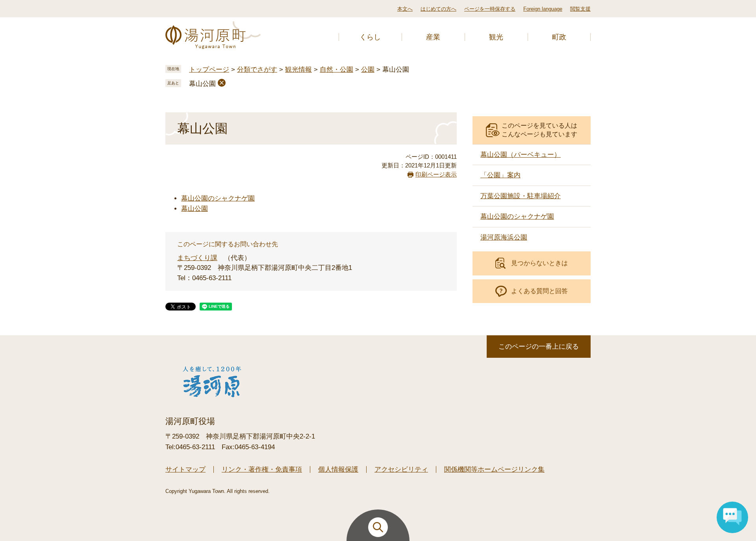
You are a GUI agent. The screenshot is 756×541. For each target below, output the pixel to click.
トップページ (209, 69)
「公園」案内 (500, 175)
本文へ (405, 9)
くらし (370, 37)
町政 (559, 37)
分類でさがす (257, 69)
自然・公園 (336, 69)
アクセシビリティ (401, 469)
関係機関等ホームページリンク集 (494, 469)
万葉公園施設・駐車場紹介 (520, 196)
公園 (367, 69)
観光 (496, 37)
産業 (433, 37)
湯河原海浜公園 (503, 237)
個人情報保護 (338, 469)
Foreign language (542, 9)
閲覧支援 (580, 9)
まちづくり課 (197, 258)
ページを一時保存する (489, 9)
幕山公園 (202, 83)
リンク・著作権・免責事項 (262, 469)
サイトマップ (185, 469)
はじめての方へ (438, 9)
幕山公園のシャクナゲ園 (218, 198)
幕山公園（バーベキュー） (520, 154)
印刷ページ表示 (436, 174)
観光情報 (298, 69)
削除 (222, 83)
